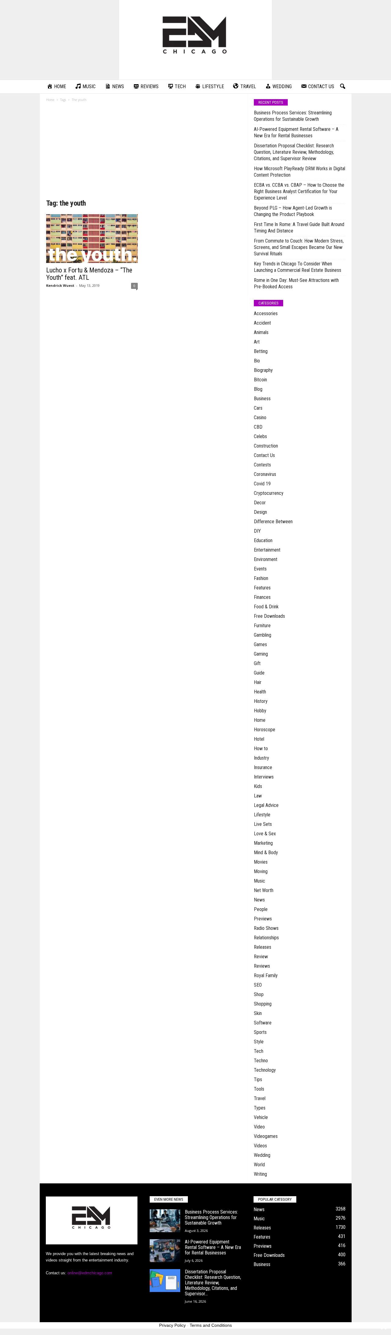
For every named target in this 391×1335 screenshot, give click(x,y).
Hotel (259, 739)
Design (260, 512)
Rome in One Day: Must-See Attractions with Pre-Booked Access (296, 283)
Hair (257, 682)
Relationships (266, 938)
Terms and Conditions (211, 1325)
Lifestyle (262, 815)
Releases (262, 947)
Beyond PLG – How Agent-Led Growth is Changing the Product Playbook (293, 211)
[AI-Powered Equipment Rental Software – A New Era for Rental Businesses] (165, 1250)
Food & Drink (266, 607)
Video (259, 1127)
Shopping (263, 1004)
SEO (258, 985)
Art (257, 342)
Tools (259, 1089)
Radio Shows (266, 928)
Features (262, 588)
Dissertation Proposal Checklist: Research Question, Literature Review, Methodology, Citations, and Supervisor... (213, 1283)
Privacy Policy (172, 1325)
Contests (262, 465)
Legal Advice (266, 805)
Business (262, 398)
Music (259, 881)
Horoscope (264, 729)
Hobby (260, 711)
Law (258, 796)
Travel (259, 1098)
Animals (261, 332)
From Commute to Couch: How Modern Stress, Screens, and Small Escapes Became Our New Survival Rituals (299, 247)
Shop (259, 994)
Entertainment (267, 550)
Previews (263, 919)
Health (260, 692)
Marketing (263, 843)
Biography (263, 370)
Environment (265, 559)
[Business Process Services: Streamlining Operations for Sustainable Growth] (165, 1220)
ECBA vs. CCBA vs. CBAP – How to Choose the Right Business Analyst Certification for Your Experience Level (299, 191)
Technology (265, 1070)
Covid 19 (262, 484)
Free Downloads (269, 616)
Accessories (266, 313)
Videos (260, 1146)
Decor (260, 503)
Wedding (262, 1155)
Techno (261, 1060)
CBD (258, 427)
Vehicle (261, 1117)
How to (261, 748)
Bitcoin (260, 380)
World (259, 1165)
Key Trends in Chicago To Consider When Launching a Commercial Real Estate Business (297, 267)
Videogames (266, 1136)
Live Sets (263, 824)
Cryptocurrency (268, 493)
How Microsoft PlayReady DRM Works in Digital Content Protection (299, 172)
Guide (259, 673)
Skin (258, 1013)
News (259, 900)
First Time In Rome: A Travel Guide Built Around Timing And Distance (299, 227)
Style (259, 1042)
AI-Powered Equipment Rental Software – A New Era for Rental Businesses (296, 132)
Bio (257, 361)
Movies (261, 862)
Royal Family (266, 975)
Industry (261, 758)
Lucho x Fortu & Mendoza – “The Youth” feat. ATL (89, 273)
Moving (261, 871)
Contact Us (264, 455)
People (261, 909)
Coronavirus (265, 474)
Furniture (262, 625)
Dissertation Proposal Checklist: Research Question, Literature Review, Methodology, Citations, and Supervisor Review (294, 152)
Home (50, 100)
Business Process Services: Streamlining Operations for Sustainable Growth (293, 116)
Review (261, 956)
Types (259, 1108)
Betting (261, 351)
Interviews (264, 777)
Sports (260, 1032)
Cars (258, 408)
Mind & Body (266, 852)
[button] (342, 86)
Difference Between (273, 521)
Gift (257, 663)
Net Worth (263, 890)
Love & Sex (265, 834)
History (261, 701)
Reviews (262, 966)
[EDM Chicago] (195, 40)
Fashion (261, 578)
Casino (260, 417)
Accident (262, 323)
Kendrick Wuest (60, 285)
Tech (258, 1051)
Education (263, 540)
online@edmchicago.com (90, 1273)
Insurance (263, 767)
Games (260, 644)
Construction (266, 446)
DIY (257, 531)
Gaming (261, 654)
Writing (260, 1174)
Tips (258, 1079)
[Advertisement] (144, 152)
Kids (258, 786)
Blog (258, 389)
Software (263, 1023)
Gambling (262, 635)
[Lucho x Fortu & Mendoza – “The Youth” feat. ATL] (92, 238)
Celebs (260, 436)
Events (260, 569)
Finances (262, 597)
